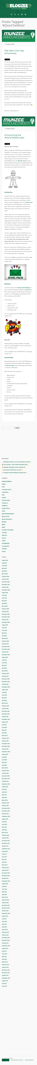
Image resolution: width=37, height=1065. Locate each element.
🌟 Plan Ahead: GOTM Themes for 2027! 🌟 (12, 470)
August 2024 (5, 625)
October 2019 (5, 781)
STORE (3, 540)
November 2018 (6, 811)
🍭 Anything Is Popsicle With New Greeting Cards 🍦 (15, 472)
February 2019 (5, 803)
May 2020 (4, 762)
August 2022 (5, 689)
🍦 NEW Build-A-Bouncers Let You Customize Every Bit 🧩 (16, 462)
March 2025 (5, 606)
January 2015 (5, 935)
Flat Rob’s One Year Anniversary (14, 52)
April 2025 (4, 603)
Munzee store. (11, 365)
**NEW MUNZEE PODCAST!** (17, 1060)
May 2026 (4, 568)
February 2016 (5, 900)
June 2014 (4, 953)
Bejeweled (7, 284)
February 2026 (5, 576)
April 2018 (4, 829)
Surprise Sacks (8, 357)
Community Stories (6, 489)
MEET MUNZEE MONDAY (8, 513)
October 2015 (5, 910)
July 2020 (4, 757)
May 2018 (4, 827)
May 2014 (4, 956)
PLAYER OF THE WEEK (7, 530)
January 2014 (5, 967)
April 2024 (4, 635)
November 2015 (6, 908)
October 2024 (5, 619)
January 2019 (5, 805)
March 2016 (5, 897)
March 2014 (5, 962)
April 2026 (4, 571)
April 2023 (4, 668)
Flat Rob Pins (8, 192)
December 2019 (6, 776)
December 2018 (6, 808)
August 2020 (5, 754)
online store (29, 202)
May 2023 (4, 665)
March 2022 (5, 703)
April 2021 (4, 732)
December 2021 (6, 711)
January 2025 (5, 611)
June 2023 (4, 662)
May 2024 (4, 633)
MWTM (3, 524)
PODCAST (4, 535)
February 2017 (5, 867)
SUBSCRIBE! (5, 1060)
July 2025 (4, 595)
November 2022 (6, 681)
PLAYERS (4, 532)
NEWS (3, 527)
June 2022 (4, 695)
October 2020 (5, 749)
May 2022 (4, 697)
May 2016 (4, 891)
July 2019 (4, 789)
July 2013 (4, 983)
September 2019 (6, 784)
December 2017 (6, 840)
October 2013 (5, 975)
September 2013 (6, 978)
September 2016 (6, 881)
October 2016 (5, 878)
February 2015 (5, 932)
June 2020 (4, 759)
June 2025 (4, 598)
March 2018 (5, 832)
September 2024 (6, 622)
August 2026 (5, 560)
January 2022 (5, 708)
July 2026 (4, 563)
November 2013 (6, 972)
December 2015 (6, 905)
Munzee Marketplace (7, 519)
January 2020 (5, 773)
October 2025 (5, 587)
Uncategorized (5, 546)
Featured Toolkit (6, 500)
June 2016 (4, 889)
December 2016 (6, 873)
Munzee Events (5, 516)
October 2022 (5, 684)
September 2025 (6, 590)
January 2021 (5, 741)
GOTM (3, 511)
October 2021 (5, 716)
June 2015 (4, 921)
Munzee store (22, 160)
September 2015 (6, 913)
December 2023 (6, 646)
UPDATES (4, 548)
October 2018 (5, 813)
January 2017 (5, 870)
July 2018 (4, 821)
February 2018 (5, 835)
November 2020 (6, 746)
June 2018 (4, 824)
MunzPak (4, 522)
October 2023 (5, 652)
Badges (4, 484)
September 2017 (6, 848)
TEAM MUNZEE (5, 543)
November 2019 (6, 778)
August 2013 (5, 980)
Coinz (3, 486)
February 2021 (5, 738)
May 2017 (4, 859)
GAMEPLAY (5, 505)
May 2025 (4, 600)
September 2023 (6, 654)
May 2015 (4, 924)
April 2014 (4, 959)
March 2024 (5, 638)
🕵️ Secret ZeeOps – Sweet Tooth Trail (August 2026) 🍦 (15, 464)
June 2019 (4, 792)
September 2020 (6, 751)
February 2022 (5, 705)
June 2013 (4, 986)
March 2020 (5, 767)
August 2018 (5, 819)
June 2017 (4, 856)
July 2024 (4, 627)
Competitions (5, 492)
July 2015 (4, 918)
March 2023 (5, 670)
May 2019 (4, 794)
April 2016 (4, 894)
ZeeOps (4, 551)
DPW (3, 495)
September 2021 (6, 719)
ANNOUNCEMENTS (7, 481)
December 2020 (6, 743)
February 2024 (5, 641)
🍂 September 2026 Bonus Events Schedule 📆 (13, 467)
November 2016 (6, 875)
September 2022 (6, 687)
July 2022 (4, 692)
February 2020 (5, 770)
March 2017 (5, 865)
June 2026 (4, 565)
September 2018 (6, 816)
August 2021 (5, 722)
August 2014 (5, 948)
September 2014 (6, 945)
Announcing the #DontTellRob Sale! (14, 136)
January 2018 (5, 838)
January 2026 (5, 579)
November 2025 (6, 584)
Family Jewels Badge (23, 287)
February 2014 (5, 964)
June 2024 (4, 630)
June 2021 (4, 727)
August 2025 (5, 592)
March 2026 (5, 573)
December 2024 (6, 614)
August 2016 (5, 883)
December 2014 (6, 937)
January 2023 (5, 676)
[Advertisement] (15, 443)
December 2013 (6, 970)
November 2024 (6, 617)
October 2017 (5, 846)
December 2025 (6, 581)
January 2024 (5, 643)
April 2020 (4, 765)
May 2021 (4, 730)
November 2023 (6, 649)
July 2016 (4, 886)
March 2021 (5, 735)
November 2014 (6, 940)
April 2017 (4, 862)
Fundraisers (5, 503)
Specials (4, 538)
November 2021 (6, 714)
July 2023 (4, 660)
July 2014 (4, 951)
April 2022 (4, 700)
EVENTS (4, 497)
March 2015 (5, 929)
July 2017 (4, 854)
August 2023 (5, 657)
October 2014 (5, 943)
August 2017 (5, 851)
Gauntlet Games (6, 508)
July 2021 (4, 724)
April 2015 (4, 927)
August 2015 (5, 916)
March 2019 (5, 800)
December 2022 (6, 679)
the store (28, 289)
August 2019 (5, 786)
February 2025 (5, 608)
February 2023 (5, 673)
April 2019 (4, 797)
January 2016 (5, 902)
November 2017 (6, 843)
